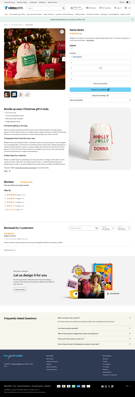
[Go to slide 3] (21, 94)
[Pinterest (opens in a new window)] (112, 386)
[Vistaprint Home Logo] (14, 8)
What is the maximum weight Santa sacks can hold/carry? (78, 333)
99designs (42, 2)
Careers (105, 361)
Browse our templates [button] (99, 89)
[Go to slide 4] (28, 94)
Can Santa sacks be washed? (68, 328)
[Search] (63, 8)
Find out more (20, 289)
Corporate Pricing (9, 2)
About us (105, 359)
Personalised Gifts (16, 25)
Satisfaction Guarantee (110, 375)
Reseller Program (22, 2)
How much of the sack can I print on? (71, 339)
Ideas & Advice (52, 2)
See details (90, 40)
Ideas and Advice (51, 367)
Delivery (48, 364)
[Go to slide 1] (7, 94)
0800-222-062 (8, 385)
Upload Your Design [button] (99, 95)
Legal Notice (47, 385)
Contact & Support (52, 361)
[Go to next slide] (132, 19)
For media (106, 367)
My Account (50, 359)
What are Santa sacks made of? (69, 318)
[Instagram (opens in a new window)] (106, 386)
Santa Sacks (29, 25)
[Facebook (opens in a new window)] (102, 386)
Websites (105, 369)
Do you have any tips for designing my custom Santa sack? (78, 344)
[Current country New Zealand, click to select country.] (128, 386)
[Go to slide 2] (14, 94)
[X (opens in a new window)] (109, 386)
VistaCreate (33, 2)
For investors (107, 364)
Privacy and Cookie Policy (23, 385)
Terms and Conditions (37, 385)
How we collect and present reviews (16, 185)
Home (6, 25)
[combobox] (44, 8)
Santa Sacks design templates (25, 168)
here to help (16, 364)
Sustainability (107, 372)
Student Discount (51, 369)
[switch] (126, 2)
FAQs (6, 171)
